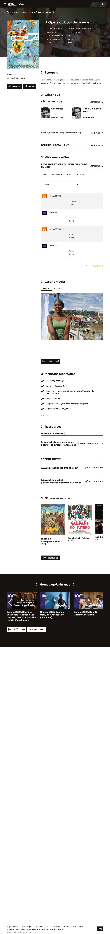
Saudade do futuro (78, 538)
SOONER (53, 212)
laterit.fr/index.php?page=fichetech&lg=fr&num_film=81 (61, 481)
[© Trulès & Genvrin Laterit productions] (72, 316)
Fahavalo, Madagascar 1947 (50, 540)
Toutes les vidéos (36, 629)
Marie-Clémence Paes (83, 29)
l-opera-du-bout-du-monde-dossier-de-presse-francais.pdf (58, 443)
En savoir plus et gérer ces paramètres (22, 932)
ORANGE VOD (55, 196)
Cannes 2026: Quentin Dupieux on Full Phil (52, 613)
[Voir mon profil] (103, 4)
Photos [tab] (46, 289)
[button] (98, 299)
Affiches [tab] (58, 289)
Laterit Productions (74, 32)
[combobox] (60, 184)
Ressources (12, 74)
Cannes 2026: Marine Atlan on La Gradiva (88, 613)
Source (89, 266)
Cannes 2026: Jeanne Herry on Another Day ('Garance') (18, 615)
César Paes (71, 29)
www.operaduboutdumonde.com (59, 468)
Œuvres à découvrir (16, 78)
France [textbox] (46, 184)
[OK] (100, 929)
